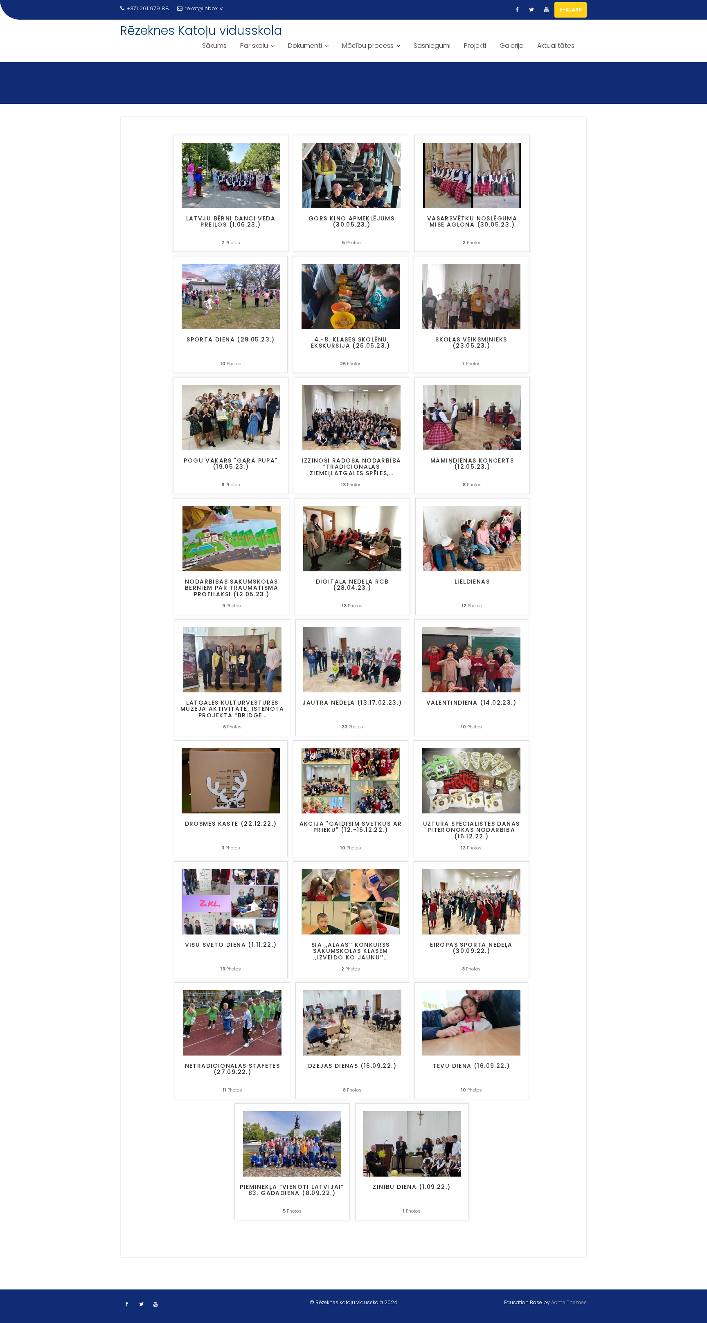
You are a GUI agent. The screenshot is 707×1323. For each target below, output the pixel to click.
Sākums (214, 45)
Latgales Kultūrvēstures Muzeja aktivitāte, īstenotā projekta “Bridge (232, 709)
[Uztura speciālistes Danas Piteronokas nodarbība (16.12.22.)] (471, 780)
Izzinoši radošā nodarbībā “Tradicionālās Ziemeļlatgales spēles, (351, 467)
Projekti (475, 45)
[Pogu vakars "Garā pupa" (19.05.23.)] (231, 416)
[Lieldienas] (472, 538)
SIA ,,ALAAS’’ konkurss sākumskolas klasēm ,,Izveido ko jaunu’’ (350, 951)
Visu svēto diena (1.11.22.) (231, 945)
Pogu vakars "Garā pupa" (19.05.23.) (230, 464)
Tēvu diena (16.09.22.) (471, 1066)
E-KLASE (570, 9)
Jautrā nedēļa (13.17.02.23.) (352, 703)
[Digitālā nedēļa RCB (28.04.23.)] (352, 538)
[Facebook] (516, 9)
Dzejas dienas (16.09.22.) (352, 1066)
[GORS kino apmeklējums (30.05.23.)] (351, 174)
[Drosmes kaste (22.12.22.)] (231, 780)
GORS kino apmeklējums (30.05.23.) (351, 222)
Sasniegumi (432, 45)
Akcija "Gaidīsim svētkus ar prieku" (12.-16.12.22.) (350, 827)
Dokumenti (305, 45)
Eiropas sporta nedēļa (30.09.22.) (471, 948)
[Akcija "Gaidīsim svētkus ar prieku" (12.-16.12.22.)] (351, 780)
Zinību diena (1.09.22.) (411, 1187)
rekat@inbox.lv (204, 8)
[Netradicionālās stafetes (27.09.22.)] (232, 1022)
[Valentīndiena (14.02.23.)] (471, 659)
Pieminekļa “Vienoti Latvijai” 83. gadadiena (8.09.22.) (292, 1190)
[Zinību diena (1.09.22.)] (412, 1143)
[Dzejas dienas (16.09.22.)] (352, 1022)
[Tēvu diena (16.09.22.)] (471, 1022)
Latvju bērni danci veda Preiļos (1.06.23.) (230, 222)
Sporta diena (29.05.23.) (231, 340)
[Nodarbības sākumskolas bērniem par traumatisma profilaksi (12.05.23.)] (231, 538)
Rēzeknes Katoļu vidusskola (201, 30)
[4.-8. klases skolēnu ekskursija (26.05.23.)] (351, 295)
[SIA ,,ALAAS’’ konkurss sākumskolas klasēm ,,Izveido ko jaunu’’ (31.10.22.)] (351, 901)
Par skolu (254, 45)
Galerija (512, 45)
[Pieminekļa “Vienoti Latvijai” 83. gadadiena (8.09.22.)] (292, 1143)
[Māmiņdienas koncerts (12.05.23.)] (472, 416)
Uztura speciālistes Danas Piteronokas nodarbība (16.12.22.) (471, 830)
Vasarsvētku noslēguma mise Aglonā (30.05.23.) (472, 222)
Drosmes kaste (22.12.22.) (231, 824)
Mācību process (368, 45)
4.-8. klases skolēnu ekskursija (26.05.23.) (350, 343)
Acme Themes (569, 1302)
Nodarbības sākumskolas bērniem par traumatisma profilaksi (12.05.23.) (231, 588)
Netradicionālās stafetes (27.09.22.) (232, 1069)
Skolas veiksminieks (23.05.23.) (471, 343)
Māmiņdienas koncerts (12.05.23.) (472, 464)
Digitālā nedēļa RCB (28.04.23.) (352, 585)
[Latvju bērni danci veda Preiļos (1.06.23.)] (231, 174)
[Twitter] (531, 9)
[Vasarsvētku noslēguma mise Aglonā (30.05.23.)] (472, 174)
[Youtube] (546, 9)
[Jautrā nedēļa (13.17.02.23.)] (352, 659)
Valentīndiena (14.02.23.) (471, 703)
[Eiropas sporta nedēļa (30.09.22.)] (471, 901)
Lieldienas (472, 582)
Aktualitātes (555, 45)
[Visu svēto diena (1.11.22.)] (231, 901)
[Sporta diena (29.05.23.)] (231, 295)
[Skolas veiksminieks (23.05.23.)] (471, 295)
